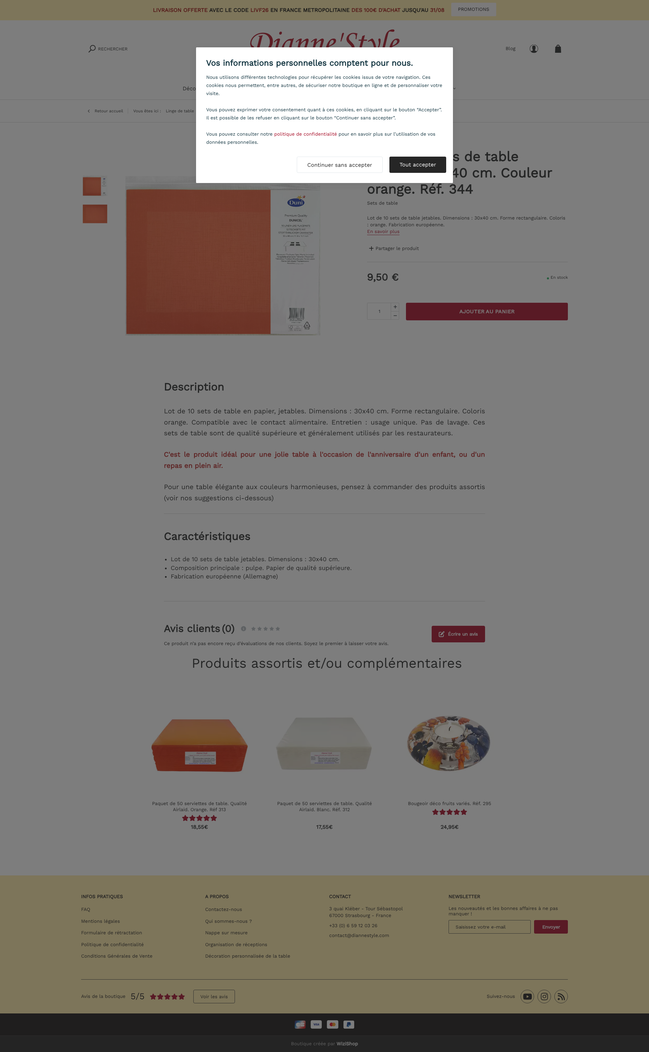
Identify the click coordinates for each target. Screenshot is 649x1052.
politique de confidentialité (305, 134)
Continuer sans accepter (339, 165)
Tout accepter (418, 164)
